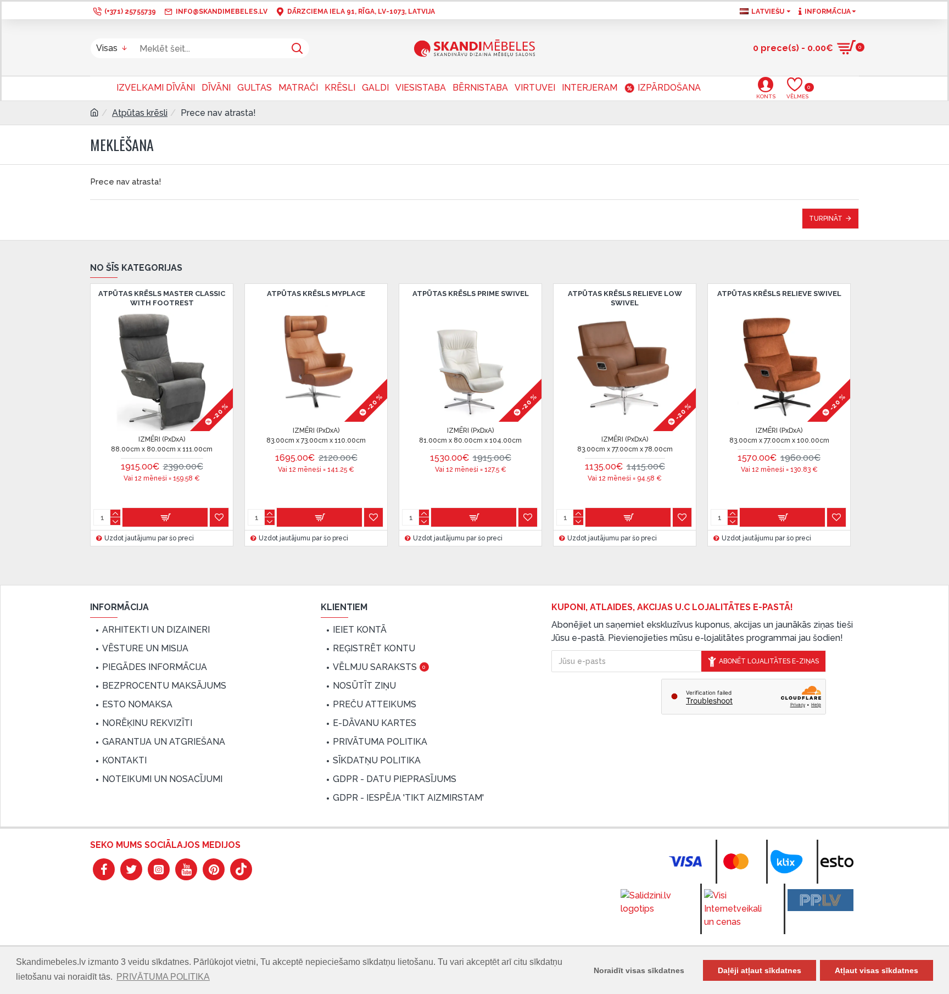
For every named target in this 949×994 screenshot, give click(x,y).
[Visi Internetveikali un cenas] (737, 909)
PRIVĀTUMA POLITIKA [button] (163, 976)
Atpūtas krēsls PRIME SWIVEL (470, 293)
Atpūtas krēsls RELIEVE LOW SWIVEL (625, 298)
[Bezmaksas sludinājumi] (820, 900)
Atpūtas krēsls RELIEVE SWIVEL (779, 293)
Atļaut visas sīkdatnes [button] (876, 970)
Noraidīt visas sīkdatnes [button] (639, 970)
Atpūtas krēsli (140, 113)
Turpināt (825, 218)
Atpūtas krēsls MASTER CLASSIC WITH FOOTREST (161, 298)
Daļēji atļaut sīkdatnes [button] (759, 970)
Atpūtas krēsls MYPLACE (316, 293)
